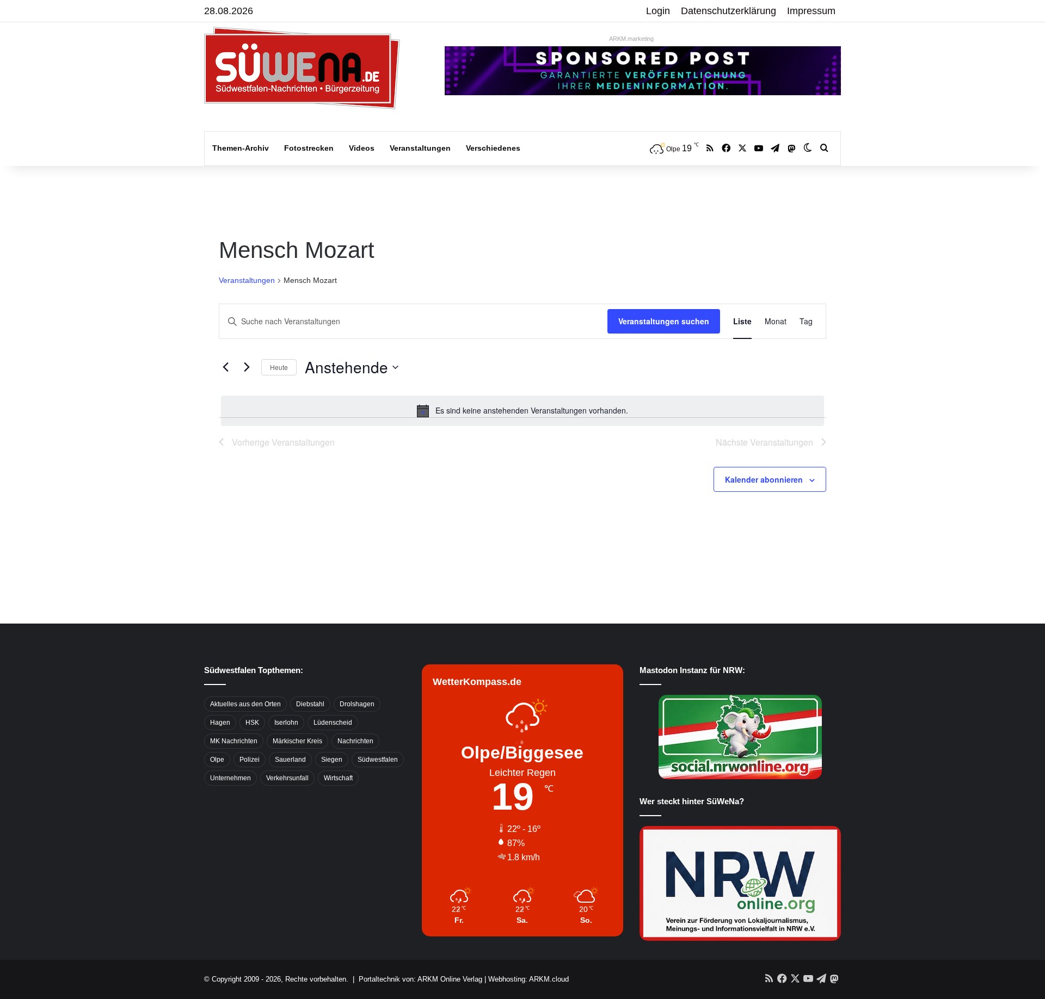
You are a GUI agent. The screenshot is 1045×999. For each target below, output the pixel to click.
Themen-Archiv (240, 148)
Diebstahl (310, 704)
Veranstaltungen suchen (663, 321)
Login (658, 10)
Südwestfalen (378, 759)
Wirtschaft (338, 778)
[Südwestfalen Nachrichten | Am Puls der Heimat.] (302, 68)
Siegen (331, 759)
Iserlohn (286, 722)
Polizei (249, 759)
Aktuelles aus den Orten (245, 704)
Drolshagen (357, 704)
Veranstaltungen (420, 148)
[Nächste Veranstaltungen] (246, 367)
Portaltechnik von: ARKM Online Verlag (420, 979)
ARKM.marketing (631, 38)
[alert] (522, 411)
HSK (252, 722)
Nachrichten (355, 741)
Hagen (220, 722)
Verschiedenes (493, 148)
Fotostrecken (309, 148)
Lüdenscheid (333, 722)
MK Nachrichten (233, 741)
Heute (279, 367)
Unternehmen (230, 778)
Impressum (811, 10)
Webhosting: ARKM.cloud (528, 979)
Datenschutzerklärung (728, 10)
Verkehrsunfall (287, 778)
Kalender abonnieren (764, 479)
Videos (361, 148)
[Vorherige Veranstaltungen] (225, 367)
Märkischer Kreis (297, 741)
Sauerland (290, 759)
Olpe (217, 759)
